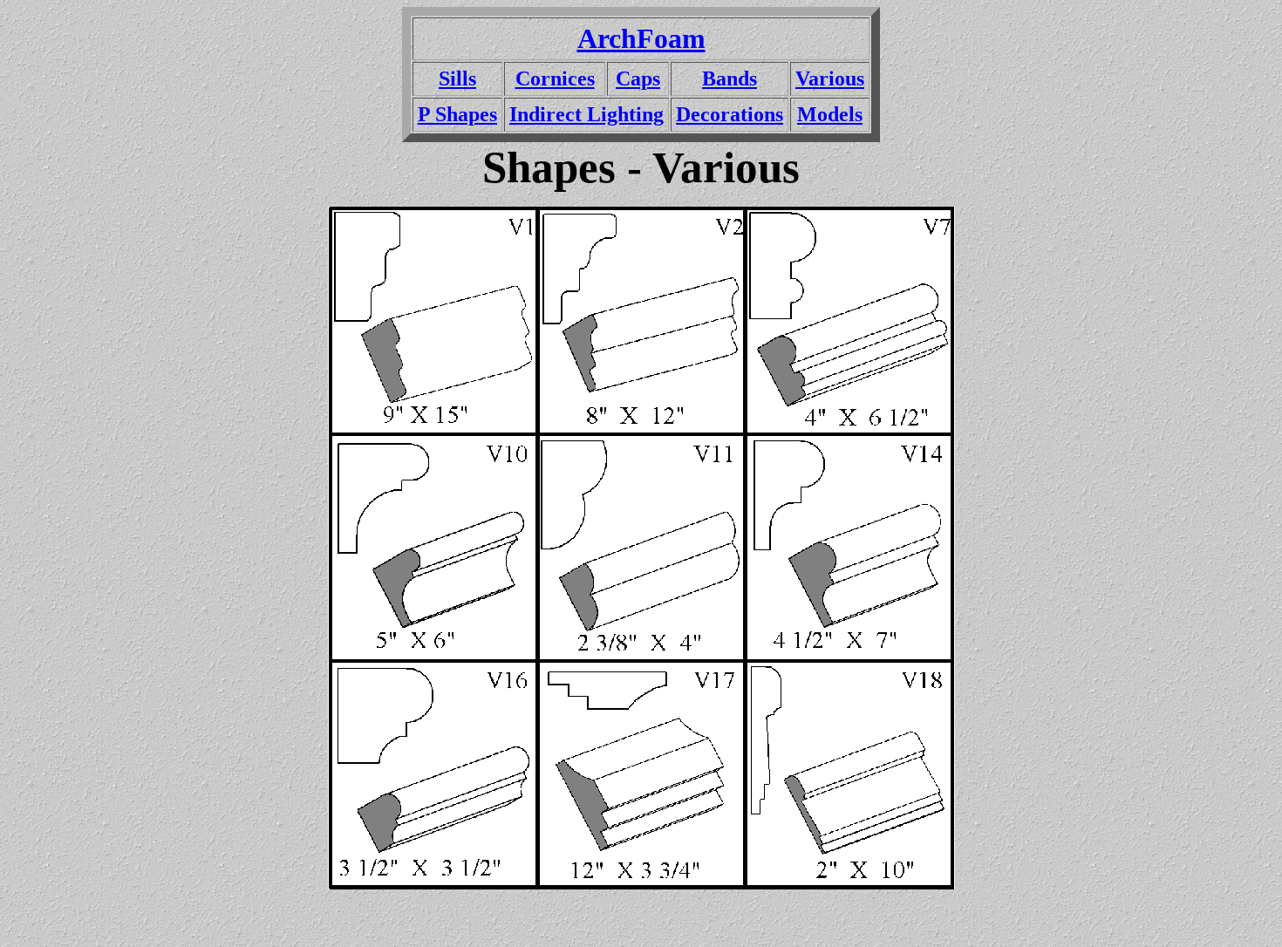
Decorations (729, 114)
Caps (638, 78)
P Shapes (457, 114)
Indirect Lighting (586, 114)
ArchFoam (641, 38)
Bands (729, 78)
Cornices (555, 78)
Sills (457, 78)
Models (830, 114)
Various (829, 78)
